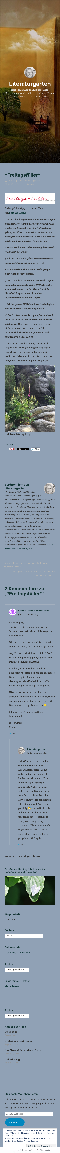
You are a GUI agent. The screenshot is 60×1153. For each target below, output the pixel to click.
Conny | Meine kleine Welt (33, 610)
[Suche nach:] (24, 935)
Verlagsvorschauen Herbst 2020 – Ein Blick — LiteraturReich (30, 573)
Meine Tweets (12, 986)
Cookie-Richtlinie (31, 1141)
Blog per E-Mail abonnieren (21, 1094)
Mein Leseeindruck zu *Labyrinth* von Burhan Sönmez (25, 564)
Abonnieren (14, 1122)
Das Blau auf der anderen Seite (23, 1050)
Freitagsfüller (34, 180)
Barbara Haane (17, 213)
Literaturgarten (30, 83)
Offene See (11, 1032)
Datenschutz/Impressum (17, 952)
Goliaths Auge (13, 1059)
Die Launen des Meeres (18, 1041)
